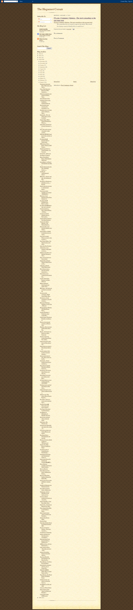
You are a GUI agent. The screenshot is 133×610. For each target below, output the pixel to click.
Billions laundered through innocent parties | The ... (44, 285)
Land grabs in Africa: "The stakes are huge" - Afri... (45, 548)
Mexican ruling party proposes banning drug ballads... (46, 228)
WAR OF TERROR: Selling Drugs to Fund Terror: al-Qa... (45, 571)
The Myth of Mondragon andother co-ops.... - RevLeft (45, 183)
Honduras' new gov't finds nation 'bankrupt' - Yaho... (46, 111)
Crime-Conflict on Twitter (44, 35)
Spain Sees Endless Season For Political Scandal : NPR (46, 524)
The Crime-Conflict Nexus (45, 34)
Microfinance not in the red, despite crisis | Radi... (45, 376)
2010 (40, 59)
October (42, 65)
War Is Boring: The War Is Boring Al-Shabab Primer (46, 576)
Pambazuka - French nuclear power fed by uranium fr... (45, 362)
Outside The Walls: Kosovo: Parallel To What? (45, 446)
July (41, 71)
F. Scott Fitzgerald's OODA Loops (44, 595)
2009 (40, 597)
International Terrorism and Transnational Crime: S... (45, 456)
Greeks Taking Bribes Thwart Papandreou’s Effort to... (45, 121)
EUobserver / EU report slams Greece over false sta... (45, 372)
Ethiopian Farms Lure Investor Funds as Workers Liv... (45, 540)
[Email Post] (73, 29)
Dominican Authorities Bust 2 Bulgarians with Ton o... (46, 85)
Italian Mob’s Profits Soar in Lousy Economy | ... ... (46, 126)
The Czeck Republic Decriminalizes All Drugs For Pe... (45, 558)
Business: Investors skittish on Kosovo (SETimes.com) (46, 441)
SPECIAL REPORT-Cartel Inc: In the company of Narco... (46, 135)
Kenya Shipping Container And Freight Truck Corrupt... (46, 465)
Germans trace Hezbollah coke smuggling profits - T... (46, 427)
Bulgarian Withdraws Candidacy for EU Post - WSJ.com (46, 304)
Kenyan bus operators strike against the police (45, 418)
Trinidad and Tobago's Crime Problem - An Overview (45, 150)
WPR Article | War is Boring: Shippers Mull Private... (46, 145)
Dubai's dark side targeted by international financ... (46, 187)
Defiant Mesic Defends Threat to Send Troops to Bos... (46, 262)
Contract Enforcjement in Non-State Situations (45, 219)
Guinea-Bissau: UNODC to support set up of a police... (45, 233)
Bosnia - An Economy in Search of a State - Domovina (45, 333)
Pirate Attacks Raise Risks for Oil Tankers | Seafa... (45, 509)
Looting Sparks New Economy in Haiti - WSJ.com (45, 280)
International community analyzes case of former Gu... (45, 566)
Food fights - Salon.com (45, 153)
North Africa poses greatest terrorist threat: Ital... (46, 275)
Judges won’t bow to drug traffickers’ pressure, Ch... (46, 482)
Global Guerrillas (43, 29)
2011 (40, 57)
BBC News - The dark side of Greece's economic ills (46, 289)
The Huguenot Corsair (50, 9)
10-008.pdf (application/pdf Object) (44, 173)
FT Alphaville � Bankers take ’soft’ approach (46, 206)
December (42, 61)
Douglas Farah (43, 521)
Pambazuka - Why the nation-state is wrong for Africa (45, 116)
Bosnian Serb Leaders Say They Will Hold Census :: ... (46, 168)
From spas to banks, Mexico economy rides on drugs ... (46, 237)
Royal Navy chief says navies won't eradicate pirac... (45, 401)
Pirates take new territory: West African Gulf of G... (46, 347)
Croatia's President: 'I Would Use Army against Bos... (44, 314)
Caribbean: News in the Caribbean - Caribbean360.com (45, 102)
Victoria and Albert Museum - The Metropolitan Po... (45, 223)
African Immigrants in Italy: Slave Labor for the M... (45, 357)
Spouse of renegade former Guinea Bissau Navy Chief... (45, 338)
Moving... (41, 40)
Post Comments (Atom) (67, 85)
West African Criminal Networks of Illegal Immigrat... (45, 367)
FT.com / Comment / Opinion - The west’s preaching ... (45, 529)
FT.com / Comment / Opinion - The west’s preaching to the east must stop (73, 22)
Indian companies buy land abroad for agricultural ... (45, 535)
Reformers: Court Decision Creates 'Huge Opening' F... (46, 197)
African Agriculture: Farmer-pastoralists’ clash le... (45, 553)
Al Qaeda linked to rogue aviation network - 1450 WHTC (45, 381)
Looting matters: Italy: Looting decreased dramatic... (45, 352)
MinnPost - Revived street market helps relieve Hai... (46, 328)
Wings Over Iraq (43, 39)
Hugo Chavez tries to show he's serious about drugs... (44, 270)
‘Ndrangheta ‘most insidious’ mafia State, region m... (45, 249)
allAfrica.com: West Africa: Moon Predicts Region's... (45, 396)
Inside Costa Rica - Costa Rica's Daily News (45, 502)
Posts (41, 19)
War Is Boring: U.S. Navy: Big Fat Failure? (46, 562)
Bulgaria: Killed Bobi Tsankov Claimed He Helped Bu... (45, 477)
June (41, 72)
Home (75, 81)
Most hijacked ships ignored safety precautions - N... (44, 106)
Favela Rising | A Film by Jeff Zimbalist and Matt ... (46, 163)
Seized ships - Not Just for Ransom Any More (46, 505)
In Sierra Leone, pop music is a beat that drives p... (45, 581)
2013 (40, 55)
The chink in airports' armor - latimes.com (45, 489)
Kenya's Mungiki (44, 468)
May (41, 74)
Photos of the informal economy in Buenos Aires (45, 323)
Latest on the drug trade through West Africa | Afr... (45, 343)
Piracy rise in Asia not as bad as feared (45, 258)
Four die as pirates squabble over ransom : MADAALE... (45, 192)
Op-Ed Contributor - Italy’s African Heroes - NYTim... (45, 210)
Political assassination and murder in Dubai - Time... (46, 95)
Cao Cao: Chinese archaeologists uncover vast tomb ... (46, 498)
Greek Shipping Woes (45, 98)
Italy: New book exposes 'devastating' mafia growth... (45, 131)
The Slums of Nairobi (45, 155)
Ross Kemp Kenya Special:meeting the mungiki (45, 436)
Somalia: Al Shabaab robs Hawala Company (46, 485)
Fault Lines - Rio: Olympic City (44, 422)
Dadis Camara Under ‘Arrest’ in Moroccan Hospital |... (45, 514)
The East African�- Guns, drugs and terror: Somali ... (44, 405)
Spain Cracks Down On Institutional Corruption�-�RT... (45, 460)
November (42, 63)
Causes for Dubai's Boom (45, 587)
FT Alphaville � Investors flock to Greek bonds (44, 140)
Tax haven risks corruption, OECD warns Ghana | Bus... (45, 294)
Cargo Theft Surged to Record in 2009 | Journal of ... (45, 90)
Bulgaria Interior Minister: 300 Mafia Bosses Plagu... (46, 309)
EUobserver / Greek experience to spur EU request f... (46, 299)
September (42, 67)
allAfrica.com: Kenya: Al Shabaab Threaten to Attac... (45, 254)
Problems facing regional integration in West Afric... (45, 386)
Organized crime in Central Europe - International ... (44, 451)
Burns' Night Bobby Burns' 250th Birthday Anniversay (45, 158)
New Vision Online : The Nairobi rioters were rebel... (45, 242)
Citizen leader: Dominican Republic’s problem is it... (46, 318)
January (42, 82)
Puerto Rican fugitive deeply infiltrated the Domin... (45, 472)
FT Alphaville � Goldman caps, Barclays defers (44, 202)
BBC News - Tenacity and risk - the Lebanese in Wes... (46, 178)
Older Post (93, 81)
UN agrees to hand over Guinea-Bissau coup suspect (45, 431)
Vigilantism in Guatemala (45, 532)
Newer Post (57, 81)
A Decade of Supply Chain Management (45, 266)
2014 (40, 54)
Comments (42, 22)
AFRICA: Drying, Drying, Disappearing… (46, 544)
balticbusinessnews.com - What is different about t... (46, 391)
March (41, 78)
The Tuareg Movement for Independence (45, 409)
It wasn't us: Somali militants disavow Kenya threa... (44, 215)
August (42, 69)
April (41, 76)
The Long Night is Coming (44, 30)
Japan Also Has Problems (45, 246)
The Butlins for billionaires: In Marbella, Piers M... (45, 414)
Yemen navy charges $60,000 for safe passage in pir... (44, 493)
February (42, 80)
